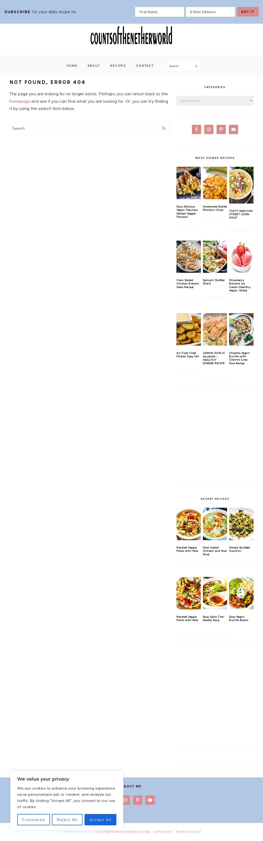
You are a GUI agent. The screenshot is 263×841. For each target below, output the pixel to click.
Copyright (163, 831)
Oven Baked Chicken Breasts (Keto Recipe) (187, 283)
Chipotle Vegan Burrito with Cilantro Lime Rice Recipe (239, 358)
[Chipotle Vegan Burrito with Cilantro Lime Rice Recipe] (241, 329)
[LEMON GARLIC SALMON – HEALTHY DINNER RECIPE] (215, 329)
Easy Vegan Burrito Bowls (238, 618)
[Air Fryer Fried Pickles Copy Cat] (188, 329)
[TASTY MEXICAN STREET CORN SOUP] (241, 185)
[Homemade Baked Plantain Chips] (215, 183)
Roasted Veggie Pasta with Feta (187, 549)
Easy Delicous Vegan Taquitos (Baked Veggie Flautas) (187, 211)
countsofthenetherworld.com (122, 831)
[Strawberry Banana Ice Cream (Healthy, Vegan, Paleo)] (241, 257)
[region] (66, 800)
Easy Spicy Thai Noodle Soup (213, 618)
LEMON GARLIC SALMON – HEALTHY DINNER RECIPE (214, 358)
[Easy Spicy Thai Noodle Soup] (215, 593)
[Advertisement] (214, 440)
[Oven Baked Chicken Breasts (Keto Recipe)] (188, 257)
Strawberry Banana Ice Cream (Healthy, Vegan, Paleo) (240, 285)
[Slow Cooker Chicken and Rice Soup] (215, 524)
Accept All (100, 819)
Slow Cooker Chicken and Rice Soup (215, 551)
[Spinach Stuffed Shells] (215, 257)
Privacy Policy (188, 831)
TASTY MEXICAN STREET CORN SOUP (241, 214)
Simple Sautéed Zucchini (239, 549)
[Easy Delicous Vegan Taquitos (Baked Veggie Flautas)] (188, 183)
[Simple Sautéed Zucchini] (241, 524)
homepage (20, 101)
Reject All (67, 819)
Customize (33, 819)
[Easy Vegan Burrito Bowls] (241, 593)
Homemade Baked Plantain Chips (215, 208)
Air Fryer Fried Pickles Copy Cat (187, 354)
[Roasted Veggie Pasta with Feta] (188, 524)
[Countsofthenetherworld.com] (131, 50)
